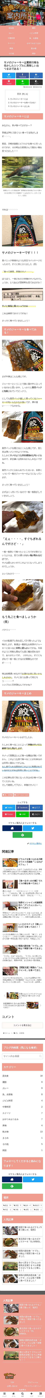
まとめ (22, 1138)
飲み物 (22, 1132)
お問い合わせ (12, 1386)
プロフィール (33, 1382)
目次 (19, 94)
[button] (40, 1056)
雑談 (22, 1150)
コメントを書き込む (23, 1025)
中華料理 (22, 1107)
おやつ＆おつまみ (22, 795)
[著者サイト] (12, 828)
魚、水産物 (8, 795)
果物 (22, 1125)
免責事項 (22, 1390)
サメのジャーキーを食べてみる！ (23, 103)
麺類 (22, 1082)
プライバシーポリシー (33, 1386)
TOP (12, 1382)
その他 (22, 1144)
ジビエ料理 (22, 1101)
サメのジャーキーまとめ (20, 106)
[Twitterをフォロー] (32, 828)
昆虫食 (22, 1076)
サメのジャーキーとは (19, 99)
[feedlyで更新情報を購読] (22, 835)
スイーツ (22, 1113)
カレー (22, 1088)
